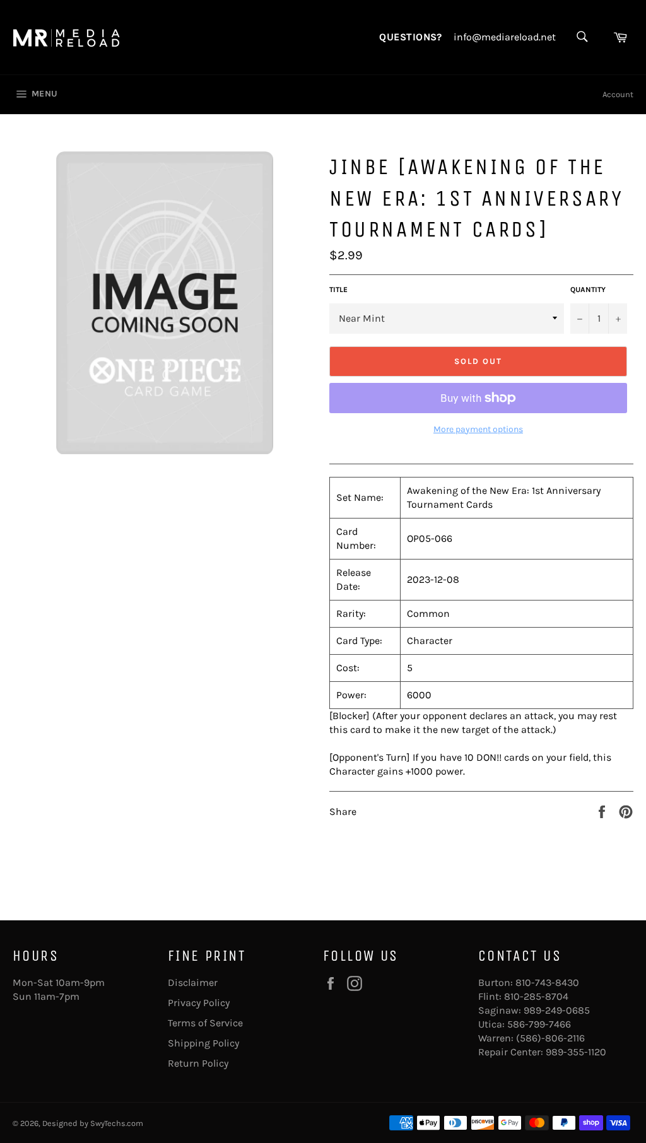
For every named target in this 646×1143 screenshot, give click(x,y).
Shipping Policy (203, 1043)
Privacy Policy (199, 1003)
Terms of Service (205, 1023)
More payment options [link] (478, 429)
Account (617, 94)
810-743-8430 (547, 982)
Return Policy (198, 1063)
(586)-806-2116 (550, 1038)
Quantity (588, 289)
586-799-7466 (539, 1024)
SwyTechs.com (116, 1123)
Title (338, 289)
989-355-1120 (576, 1052)
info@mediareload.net (505, 37)
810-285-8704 (536, 996)
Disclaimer (193, 982)
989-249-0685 (557, 1010)
